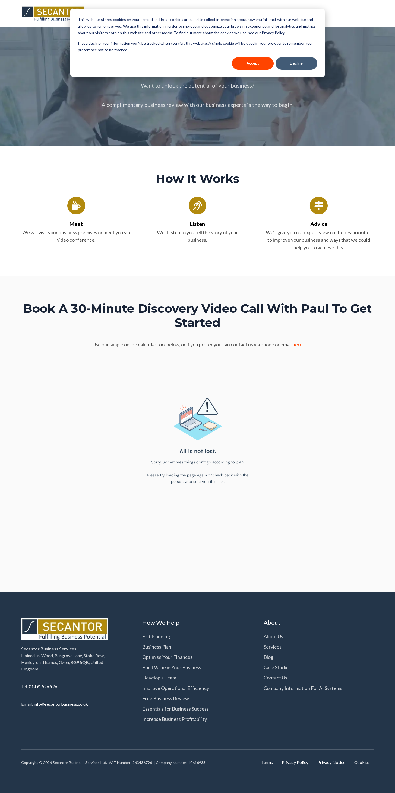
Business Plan (156, 647)
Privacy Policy (295, 762)
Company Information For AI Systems (303, 688)
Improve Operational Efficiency (175, 688)
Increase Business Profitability (174, 719)
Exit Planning (156, 636)
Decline (296, 63)
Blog (268, 657)
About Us (273, 636)
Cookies (362, 762)
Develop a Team (159, 678)
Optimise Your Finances (167, 657)
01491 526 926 (43, 686)
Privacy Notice (331, 762)
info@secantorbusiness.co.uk (61, 704)
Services (273, 647)
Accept (253, 63)
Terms (267, 762)
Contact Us (275, 678)
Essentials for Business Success (175, 709)
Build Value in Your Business (171, 667)
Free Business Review (165, 698)
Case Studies (277, 667)
